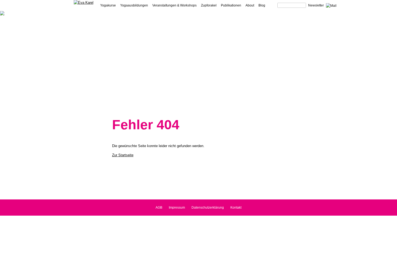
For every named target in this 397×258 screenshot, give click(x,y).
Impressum (177, 207)
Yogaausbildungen (134, 5)
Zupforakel (209, 5)
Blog (261, 5)
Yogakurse (108, 5)
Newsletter (316, 5)
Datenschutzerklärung (207, 207)
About (249, 5)
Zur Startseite (122, 155)
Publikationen (231, 5)
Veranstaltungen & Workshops (174, 5)
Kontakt (235, 207)
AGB (159, 207)
